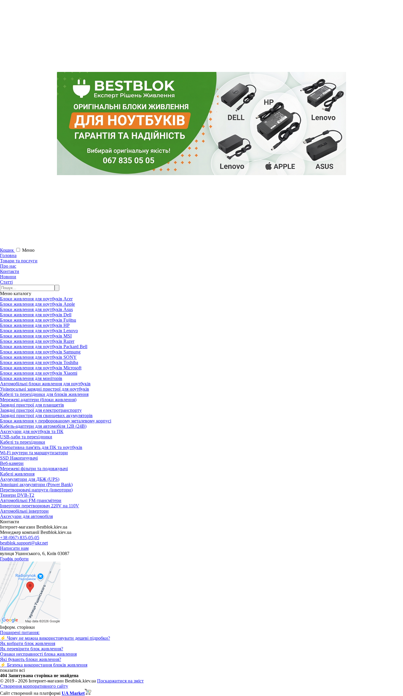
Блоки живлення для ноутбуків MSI (36, 335)
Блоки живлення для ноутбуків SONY (38, 357)
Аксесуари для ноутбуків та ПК (31, 431)
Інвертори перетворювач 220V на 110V (39, 505)
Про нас (8, 266)
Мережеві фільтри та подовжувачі (34, 468)
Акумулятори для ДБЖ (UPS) (29, 479)
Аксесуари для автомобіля (26, 516)
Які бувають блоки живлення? (30, 659)
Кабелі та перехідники (22, 442)
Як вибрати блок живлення (27, 643)
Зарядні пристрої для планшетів (32, 404)
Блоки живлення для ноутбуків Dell (35, 314)
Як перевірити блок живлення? (31, 648)
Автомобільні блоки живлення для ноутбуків (45, 383)
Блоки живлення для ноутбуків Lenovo (39, 330)
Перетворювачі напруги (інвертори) (36, 489)
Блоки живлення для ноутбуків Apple (37, 304)
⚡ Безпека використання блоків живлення (43, 664)
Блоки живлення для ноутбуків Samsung (40, 351)
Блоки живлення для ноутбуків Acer (36, 298)
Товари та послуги (18, 260)
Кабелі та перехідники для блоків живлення (44, 394)
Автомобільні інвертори (24, 511)
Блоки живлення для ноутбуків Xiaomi (38, 373)
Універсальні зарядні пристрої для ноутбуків (44, 388)
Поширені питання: (20, 632)
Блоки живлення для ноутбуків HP (35, 325)
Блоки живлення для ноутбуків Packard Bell (43, 346)
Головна (8, 255)
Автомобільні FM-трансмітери (30, 500)
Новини (8, 276)
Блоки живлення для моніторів (31, 378)
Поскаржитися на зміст (120, 680)
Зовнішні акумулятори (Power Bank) (36, 484)
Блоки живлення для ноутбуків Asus (36, 309)
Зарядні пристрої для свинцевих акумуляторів (46, 415)
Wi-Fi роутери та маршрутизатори (34, 452)
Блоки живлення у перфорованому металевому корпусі (55, 420)
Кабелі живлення (17, 473)
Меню (28, 250)
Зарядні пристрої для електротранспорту (41, 410)
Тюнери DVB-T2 (17, 495)
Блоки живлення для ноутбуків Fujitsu (38, 320)
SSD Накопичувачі (19, 457)
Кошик (7, 250)
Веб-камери (12, 463)
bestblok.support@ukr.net (24, 542)
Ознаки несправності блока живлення (38, 653)
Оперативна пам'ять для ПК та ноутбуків (41, 447)
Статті (6, 281)
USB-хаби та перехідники (26, 436)
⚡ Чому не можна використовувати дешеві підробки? (55, 638)
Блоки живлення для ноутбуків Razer (37, 341)
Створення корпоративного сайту (34, 686)
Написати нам (14, 548)
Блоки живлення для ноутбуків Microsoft (40, 367)
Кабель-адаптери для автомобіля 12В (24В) (43, 426)
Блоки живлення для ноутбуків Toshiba (39, 362)
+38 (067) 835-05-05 (19, 537)
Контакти (9, 271)
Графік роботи (14, 558)
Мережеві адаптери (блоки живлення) (38, 399)
